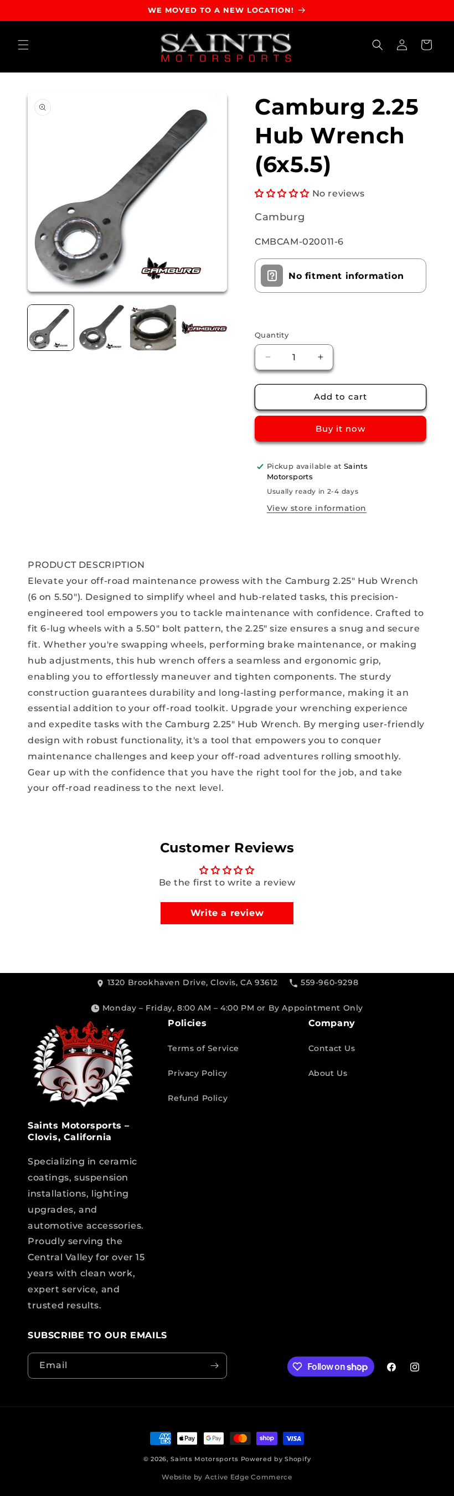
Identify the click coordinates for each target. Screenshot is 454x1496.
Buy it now (340, 428)
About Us (328, 1073)
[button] (23, 45)
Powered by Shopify (276, 1459)
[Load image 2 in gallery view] (102, 328)
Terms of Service (203, 1048)
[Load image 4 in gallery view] (205, 328)
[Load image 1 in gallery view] (51, 328)
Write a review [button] (227, 913)
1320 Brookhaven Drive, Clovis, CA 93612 (192, 982)
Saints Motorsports (205, 1459)
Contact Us (331, 1048)
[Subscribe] (214, 1366)
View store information (317, 508)
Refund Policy (198, 1098)
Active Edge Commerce (248, 1477)
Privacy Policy (197, 1073)
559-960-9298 (329, 982)
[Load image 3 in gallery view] (153, 328)
